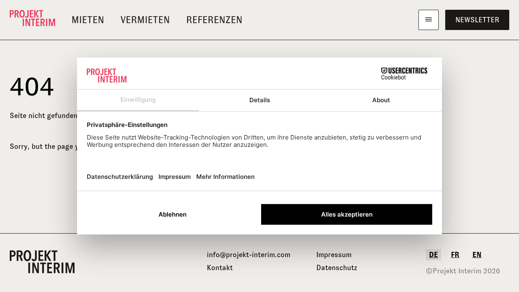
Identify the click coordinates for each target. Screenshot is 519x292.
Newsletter (477, 20)
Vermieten (145, 20)
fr (455, 255)
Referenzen (214, 20)
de (433, 255)
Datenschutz (336, 268)
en (477, 255)
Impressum (334, 255)
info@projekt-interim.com (248, 255)
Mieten (87, 20)
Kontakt (220, 268)
